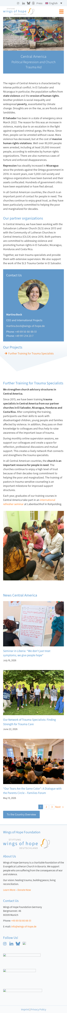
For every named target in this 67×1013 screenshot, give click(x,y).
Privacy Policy (38, 1009)
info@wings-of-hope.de (23, 926)
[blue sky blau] (18, 943)
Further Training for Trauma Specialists (31, 353)
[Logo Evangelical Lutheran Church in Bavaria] (22, 955)
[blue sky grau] (28, 3)
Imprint (25, 1009)
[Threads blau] (24, 943)
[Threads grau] (33, 3)
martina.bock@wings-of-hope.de (25, 326)
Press (39, 3)
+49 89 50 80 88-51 (26, 332)
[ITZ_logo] (22, 990)
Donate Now (24, 890)
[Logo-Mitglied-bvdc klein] (19, 970)
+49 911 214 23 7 (24, 336)
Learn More (9, 890)
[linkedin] (23, 3)
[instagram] (18, 3)
